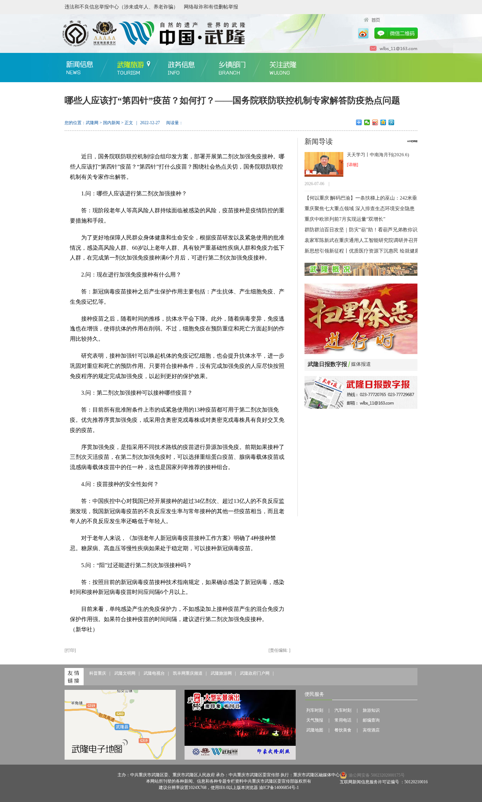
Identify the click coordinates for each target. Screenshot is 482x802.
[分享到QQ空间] (383, 122)
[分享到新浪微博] (375, 122)
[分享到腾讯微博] (391, 122)
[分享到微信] (367, 122)
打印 (70, 650)
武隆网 (92, 122)
